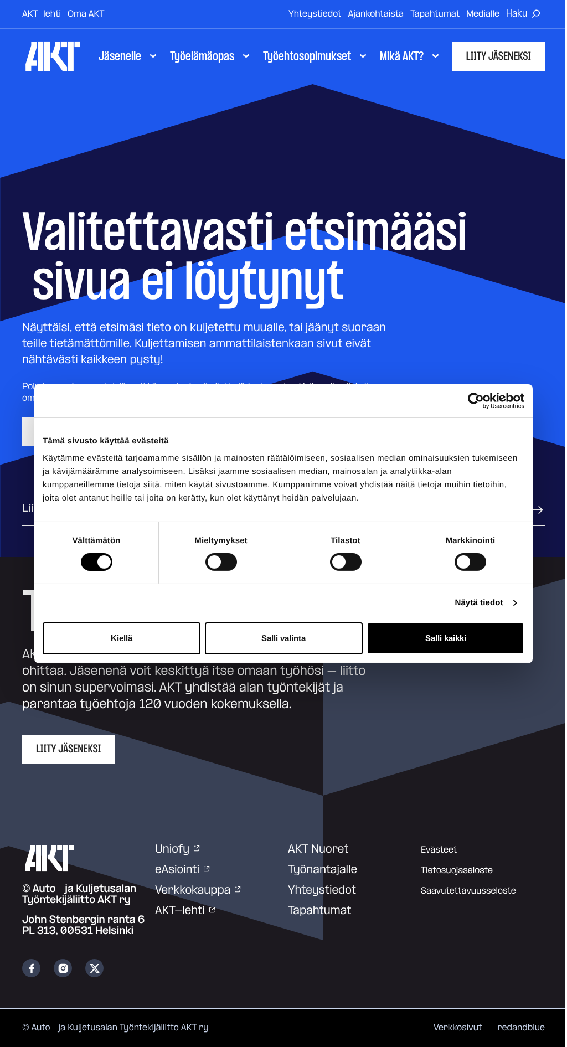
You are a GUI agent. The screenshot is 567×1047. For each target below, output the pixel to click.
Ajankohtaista (376, 14)
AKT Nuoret (318, 849)
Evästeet (439, 850)
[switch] (221, 562)
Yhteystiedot (315, 14)
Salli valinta (283, 638)
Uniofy (172, 849)
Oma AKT (86, 14)
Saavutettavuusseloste (468, 891)
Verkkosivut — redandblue (489, 1027)
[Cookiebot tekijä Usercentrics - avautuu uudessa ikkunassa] (475, 400)
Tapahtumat (435, 14)
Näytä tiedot (479, 602)
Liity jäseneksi (498, 56)
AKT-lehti (41, 14)
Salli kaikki (445, 638)
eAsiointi (177, 870)
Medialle (482, 14)
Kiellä (121, 638)
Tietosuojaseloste (457, 870)
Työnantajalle (322, 870)
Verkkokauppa (192, 890)
